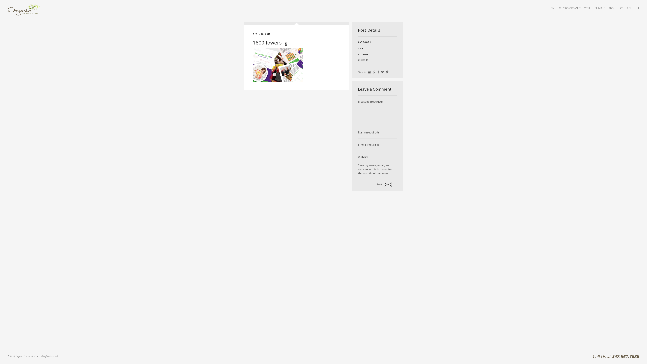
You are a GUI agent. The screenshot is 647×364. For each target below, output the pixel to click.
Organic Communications (24, 10)
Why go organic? (570, 8)
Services (600, 8)
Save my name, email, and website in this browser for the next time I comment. (375, 169)
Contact (625, 8)
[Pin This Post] (374, 72)
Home (552, 8)
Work (587, 8)
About (613, 8)
